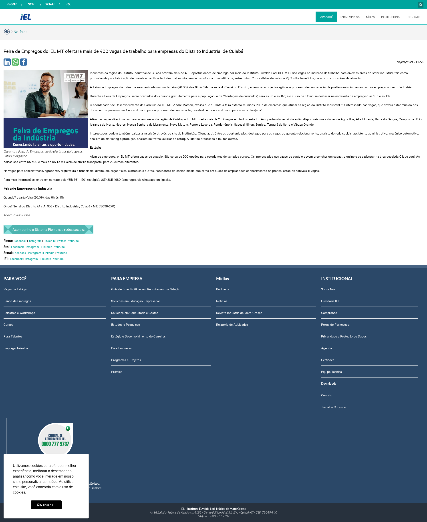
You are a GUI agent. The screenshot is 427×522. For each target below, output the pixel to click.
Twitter (61, 241)
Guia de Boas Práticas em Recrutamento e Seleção (145, 289)
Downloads (328, 383)
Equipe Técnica (331, 371)
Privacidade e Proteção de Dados (344, 336)
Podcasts (222, 289)
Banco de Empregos (17, 301)
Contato (326, 395)
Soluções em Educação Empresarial (135, 301)
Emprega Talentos (16, 348)
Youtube (73, 241)
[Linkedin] (7, 62)
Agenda (326, 348)
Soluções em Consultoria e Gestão (134, 312)
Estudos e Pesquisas (125, 324)
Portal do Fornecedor (335, 324)
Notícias (20, 31)
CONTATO (414, 17)
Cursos (8, 324)
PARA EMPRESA (350, 17)
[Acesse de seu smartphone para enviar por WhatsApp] (15, 62)
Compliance (329, 312)
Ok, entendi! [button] (46, 504)
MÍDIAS (370, 17)
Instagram (35, 241)
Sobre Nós (328, 289)
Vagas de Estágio (15, 289)
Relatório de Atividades (232, 324)
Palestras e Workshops (19, 312)
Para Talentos (13, 336)
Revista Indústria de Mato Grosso (239, 312)
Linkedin (49, 241)
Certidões (327, 359)
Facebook (20, 241)
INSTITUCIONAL (391, 17)
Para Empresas (121, 348)
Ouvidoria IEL (330, 301)
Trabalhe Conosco (333, 407)
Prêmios (116, 371)
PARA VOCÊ (326, 17)
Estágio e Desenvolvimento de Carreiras (138, 336)
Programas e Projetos (126, 359)
